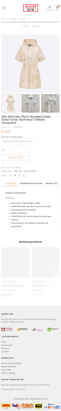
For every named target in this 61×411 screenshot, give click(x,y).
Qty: (3, 149)
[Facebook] (10, 176)
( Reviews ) (18, 127)
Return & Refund (8, 366)
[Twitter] (15, 176)
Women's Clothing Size (11, 137)
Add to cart (17, 157)
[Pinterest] (19, 176)
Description (11, 183)
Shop (3, 342)
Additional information (31, 183)
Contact (5, 351)
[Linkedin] (24, 176)
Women (32, 171)
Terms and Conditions (11, 363)
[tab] (11, 183)
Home (3, 19)
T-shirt (22, 19)
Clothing (12, 19)
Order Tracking (8, 373)
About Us (5, 348)
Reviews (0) (51, 183)
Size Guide (6, 370)
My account (6, 345)
